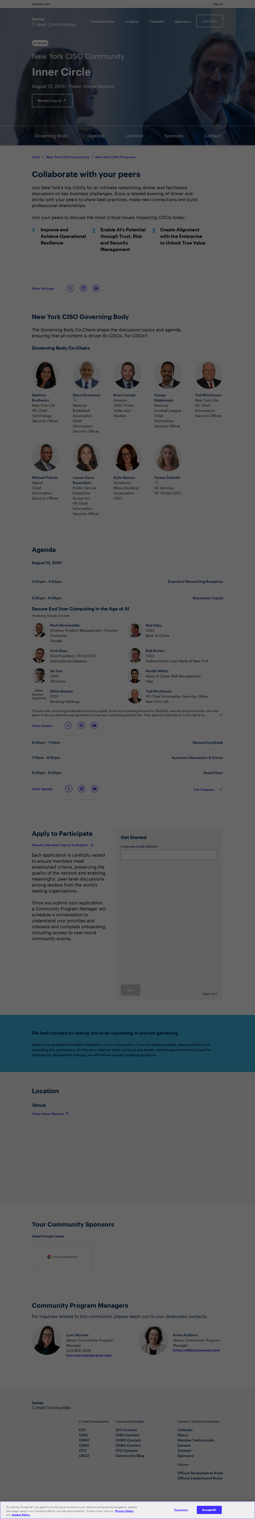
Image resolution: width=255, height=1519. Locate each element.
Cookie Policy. (21, 1514)
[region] (127, 1510)
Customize (181, 1509)
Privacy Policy (124, 1511)
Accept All (209, 1509)
